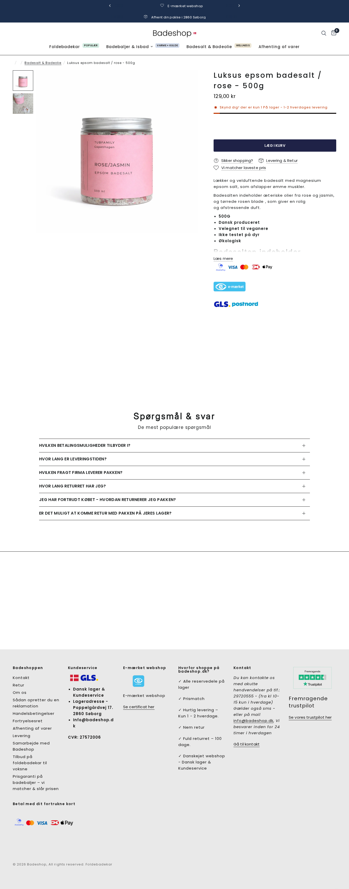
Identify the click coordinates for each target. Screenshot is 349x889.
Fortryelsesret (28, 721)
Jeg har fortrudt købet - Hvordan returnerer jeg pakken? (107, 500)
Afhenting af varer (279, 46)
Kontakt (21, 677)
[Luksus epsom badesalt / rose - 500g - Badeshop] (117, 151)
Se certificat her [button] (139, 707)
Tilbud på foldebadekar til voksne (30, 763)
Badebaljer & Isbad (127, 46)
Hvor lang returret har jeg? (72, 486)
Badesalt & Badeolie (209, 46)
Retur (18, 685)
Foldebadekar (64, 46)
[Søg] (324, 33)
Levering (21, 735)
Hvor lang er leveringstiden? (73, 459)
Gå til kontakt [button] (247, 744)
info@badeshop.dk (253, 720)
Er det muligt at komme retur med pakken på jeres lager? (105, 513)
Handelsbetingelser (33, 713)
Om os (20, 692)
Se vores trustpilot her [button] (310, 717)
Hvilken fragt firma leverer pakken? (80, 472)
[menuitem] (74, 46)
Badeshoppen (28, 668)
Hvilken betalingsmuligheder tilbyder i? (84, 445)
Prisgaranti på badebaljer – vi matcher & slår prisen (36, 782)
